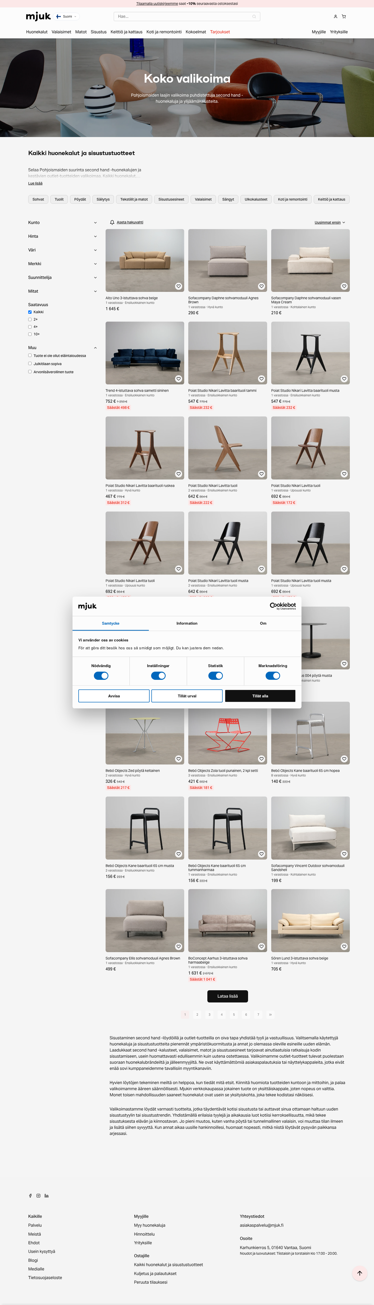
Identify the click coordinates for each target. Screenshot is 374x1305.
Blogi (33, 1260)
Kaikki (39, 312)
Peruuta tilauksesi (150, 1282)
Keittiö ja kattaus (331, 199)
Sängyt (228, 199)
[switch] (158, 675)
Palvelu (35, 1225)
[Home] (38, 16)
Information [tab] (187, 623)
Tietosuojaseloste (45, 1278)
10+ (37, 334)
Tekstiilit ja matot (134, 199)
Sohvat (38, 199)
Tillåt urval (187, 696)
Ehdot (34, 1243)
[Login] (336, 16)
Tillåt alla (260, 696)
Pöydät (80, 199)
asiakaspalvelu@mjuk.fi (261, 1225)
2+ (36, 319)
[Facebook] (30, 1196)
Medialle (36, 1269)
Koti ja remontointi (292, 199)
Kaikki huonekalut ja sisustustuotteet (168, 1265)
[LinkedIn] (47, 1196)
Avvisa (114, 696)
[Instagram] (38, 1196)
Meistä (34, 1234)
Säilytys (103, 199)
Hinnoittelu (144, 1234)
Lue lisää (35, 183)
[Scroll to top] (359, 1273)
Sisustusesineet (171, 199)
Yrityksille (143, 1243)
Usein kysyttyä (41, 1251)
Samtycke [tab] (111, 623)
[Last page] (270, 1015)
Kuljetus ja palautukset (155, 1273)
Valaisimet (203, 199)
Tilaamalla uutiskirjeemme (157, 3)
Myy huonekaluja (149, 1225)
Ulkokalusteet (256, 199)
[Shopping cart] (344, 16)
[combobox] (187, 16)
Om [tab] (263, 623)
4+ (36, 326)
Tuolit (59, 199)
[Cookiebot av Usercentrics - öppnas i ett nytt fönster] (273, 606)
